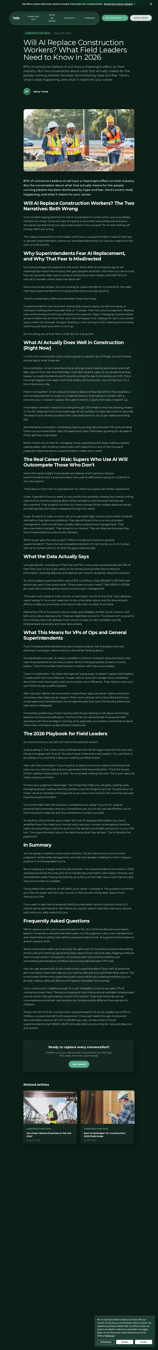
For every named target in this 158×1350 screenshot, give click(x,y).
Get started (113, 18)
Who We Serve (52, 18)
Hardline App (33, 18)
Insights (69, 18)
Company (89, 18)
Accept (143, 1342)
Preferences (105, 1342)
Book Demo (141, 18)
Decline (124, 1342)
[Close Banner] (151, 4)
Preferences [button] (109, 1336)
